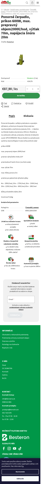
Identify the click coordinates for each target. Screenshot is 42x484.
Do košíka (21, 95)
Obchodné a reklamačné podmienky (15, 334)
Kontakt (5, 371)
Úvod (4, 365)
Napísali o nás (7, 348)
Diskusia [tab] (28, 116)
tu (23, 466)
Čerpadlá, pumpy (32, 207)
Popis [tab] (12, 116)
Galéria (4, 375)
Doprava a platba (8, 341)
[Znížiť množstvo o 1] (27, 89)
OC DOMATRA (7, 368)
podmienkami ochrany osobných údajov (21, 308)
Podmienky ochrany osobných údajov (15, 338)
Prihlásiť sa (15, 315)
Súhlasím (20, 479)
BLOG (4, 378)
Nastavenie (20, 472)
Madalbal (10, 42)
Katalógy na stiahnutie (10, 344)
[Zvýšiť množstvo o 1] (38, 89)
